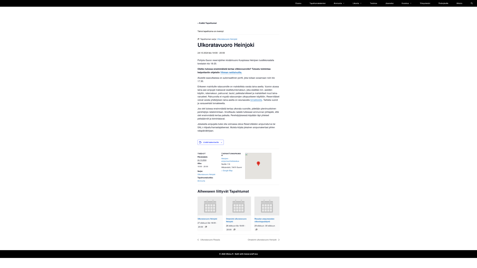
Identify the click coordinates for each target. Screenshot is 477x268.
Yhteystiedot (425, 3)
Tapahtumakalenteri (318, 3)
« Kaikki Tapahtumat (207, 23)
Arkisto (459, 3)
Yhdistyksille (443, 3)
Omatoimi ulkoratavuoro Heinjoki (262, 239)
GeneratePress (251, 254)
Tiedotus (373, 3)
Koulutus (405, 3)
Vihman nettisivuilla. (231, 72)
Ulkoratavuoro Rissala (210, 239)
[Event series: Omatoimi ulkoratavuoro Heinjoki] (234, 229)
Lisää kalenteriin (211, 142)
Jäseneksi (389, 3)
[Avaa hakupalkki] (471, 3)
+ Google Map (227, 170)
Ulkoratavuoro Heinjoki (206, 174)
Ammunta (338, 3)
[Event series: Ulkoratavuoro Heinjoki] (206, 227)
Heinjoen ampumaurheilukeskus (230, 159)
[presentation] (210, 206)
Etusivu (298, 3)
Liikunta (356, 3)
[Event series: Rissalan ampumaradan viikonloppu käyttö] (256, 229)
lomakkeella (256, 99)
